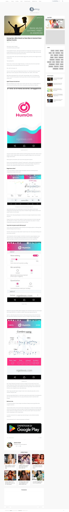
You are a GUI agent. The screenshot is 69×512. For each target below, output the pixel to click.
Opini (62, 62)
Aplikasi (61, 50)
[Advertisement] (55, 37)
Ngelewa (11, 510)
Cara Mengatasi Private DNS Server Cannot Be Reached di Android (37, 466)
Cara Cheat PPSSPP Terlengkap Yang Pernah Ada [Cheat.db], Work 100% (58, 79)
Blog (62, 52)
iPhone (56, 57)
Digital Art (56, 55)
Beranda (7, 1)
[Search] (62, 1)
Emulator (61, 55)
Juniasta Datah (17, 442)
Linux (54, 62)
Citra (52, 55)
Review (61, 64)
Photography (51, 64)
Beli (53, 52)
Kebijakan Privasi (34, 1)
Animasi (57, 50)
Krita (62, 59)
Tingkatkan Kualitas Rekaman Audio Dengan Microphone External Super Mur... (23, 466)
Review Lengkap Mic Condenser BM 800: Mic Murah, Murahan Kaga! (10, 466)
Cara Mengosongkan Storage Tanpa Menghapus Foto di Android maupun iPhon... (23, 483)
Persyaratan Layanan (27, 1)
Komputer (58, 59)
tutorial (61, 66)
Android (10, 437)
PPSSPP (57, 64)
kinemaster (52, 59)
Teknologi (51, 66)
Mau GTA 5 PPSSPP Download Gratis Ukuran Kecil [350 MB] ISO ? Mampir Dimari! (58, 95)
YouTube (61, 68)
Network (57, 62)
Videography (55, 68)
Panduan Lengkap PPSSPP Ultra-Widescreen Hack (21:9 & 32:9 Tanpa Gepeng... (10, 483)
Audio (13, 437)
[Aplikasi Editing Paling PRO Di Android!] (55, 28)
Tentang (12, 1)
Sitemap (40, 1)
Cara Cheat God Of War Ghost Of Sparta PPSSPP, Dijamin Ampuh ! (57, 100)
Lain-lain (49, 62)
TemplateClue (20, 510)
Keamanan (61, 57)
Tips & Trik (56, 66)
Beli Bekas (58, 52)
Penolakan (17, 1)
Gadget (51, 57)
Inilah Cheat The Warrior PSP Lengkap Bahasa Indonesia (57, 84)
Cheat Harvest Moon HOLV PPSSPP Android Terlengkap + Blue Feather (57, 89)
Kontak (21, 1)
